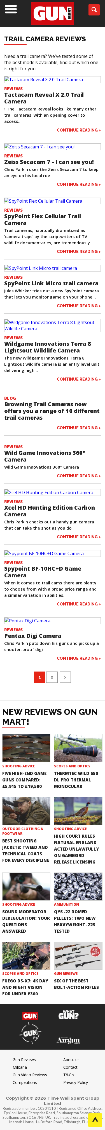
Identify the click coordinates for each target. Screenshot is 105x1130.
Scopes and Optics (72, 766)
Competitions (25, 1082)
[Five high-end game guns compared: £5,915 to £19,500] (26, 748)
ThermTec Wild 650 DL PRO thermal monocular (76, 779)
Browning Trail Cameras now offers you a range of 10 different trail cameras (52, 410)
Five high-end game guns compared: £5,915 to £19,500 (24, 779)
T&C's (68, 1074)
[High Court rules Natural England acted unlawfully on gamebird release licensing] (78, 811)
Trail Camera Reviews (45, 39)
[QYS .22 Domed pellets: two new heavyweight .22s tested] (78, 887)
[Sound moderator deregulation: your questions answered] (26, 887)
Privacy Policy (75, 1082)
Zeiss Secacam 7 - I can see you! (49, 162)
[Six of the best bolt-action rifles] (78, 956)
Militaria (20, 1067)
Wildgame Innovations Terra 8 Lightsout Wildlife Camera (47, 347)
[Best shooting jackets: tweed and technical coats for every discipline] (26, 811)
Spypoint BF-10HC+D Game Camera (42, 572)
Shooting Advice (18, 766)
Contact (70, 1067)
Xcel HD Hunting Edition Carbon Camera (49, 511)
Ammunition (66, 904)
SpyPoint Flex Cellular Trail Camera (42, 219)
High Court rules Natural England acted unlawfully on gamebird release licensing (76, 849)
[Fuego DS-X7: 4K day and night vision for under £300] (26, 956)
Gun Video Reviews (30, 1074)
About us (71, 1059)
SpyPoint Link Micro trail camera (51, 283)
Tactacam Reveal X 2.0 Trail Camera (44, 98)
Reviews (13, 88)
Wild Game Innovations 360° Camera (44, 456)
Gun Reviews (66, 973)
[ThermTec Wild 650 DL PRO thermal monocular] (78, 748)
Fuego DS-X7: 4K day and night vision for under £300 (25, 987)
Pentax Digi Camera (32, 635)
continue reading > (79, 130)
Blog (10, 398)
